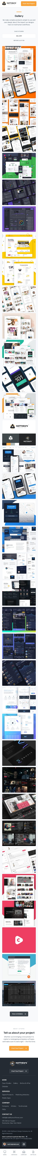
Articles (33, 1154)
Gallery (19, 36)
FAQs (4, 1109)
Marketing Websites (22, 1095)
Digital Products (7, 1095)
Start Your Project (29, 3)
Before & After (19, 40)
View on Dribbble (17, 1014)
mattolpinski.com (13, 1144)
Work (4, 1154)
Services (14, 1154)
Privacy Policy (28, 1138)
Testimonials (22, 1106)
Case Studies (19, 31)
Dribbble (5, 1086)
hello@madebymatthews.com (12, 1118)
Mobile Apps (6, 1098)
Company (24, 1154)
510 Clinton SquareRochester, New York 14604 (11, 1122)
